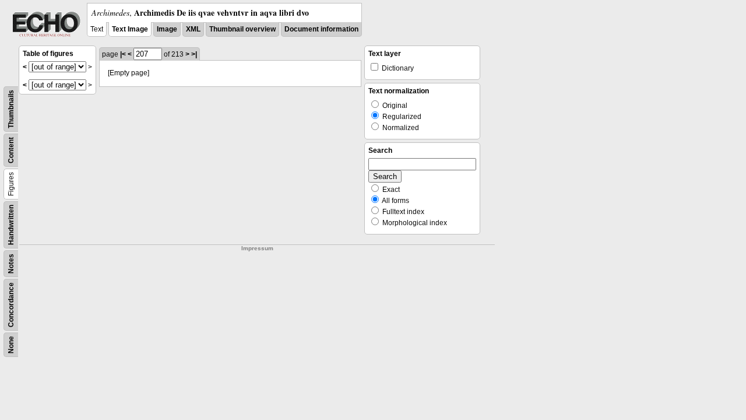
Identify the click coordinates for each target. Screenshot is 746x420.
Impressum (257, 248)
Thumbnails (11, 109)
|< (123, 54)
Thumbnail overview (242, 29)
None (11, 345)
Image (167, 29)
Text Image (130, 29)
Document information (321, 29)
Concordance (11, 304)
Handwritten (11, 225)
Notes (11, 264)
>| (194, 54)
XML (193, 29)
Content (11, 150)
